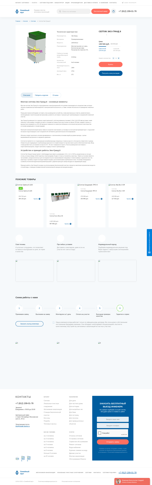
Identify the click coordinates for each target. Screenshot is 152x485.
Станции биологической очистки (52, 413)
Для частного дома (76, 403)
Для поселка (73, 418)
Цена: (101, 41)
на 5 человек (48, 444)
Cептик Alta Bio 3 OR (118, 191)
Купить (67, 224)
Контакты (113, 2)
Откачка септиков (75, 436)
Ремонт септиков (75, 444)
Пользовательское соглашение (71, 481)
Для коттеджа (74, 406)
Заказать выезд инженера (29, 324)
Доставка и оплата (91, 2)
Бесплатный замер (100, 11)
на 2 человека (49, 436)
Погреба (47, 421)
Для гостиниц (74, 415)
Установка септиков (76, 439)
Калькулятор (59, 2)
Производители (77, 2)
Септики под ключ (46, 2)
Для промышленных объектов (76, 422)
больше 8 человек (50, 453)
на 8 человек (48, 450)
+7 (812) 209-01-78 (127, 11)
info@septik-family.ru (23, 426)
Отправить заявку (112, 442)
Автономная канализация (53, 409)
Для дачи (72, 400)
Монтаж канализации (76, 456)
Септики (47, 400)
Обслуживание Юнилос (77, 459)
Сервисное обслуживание (78, 441)
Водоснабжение (75, 447)
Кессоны (47, 418)
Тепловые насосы (50, 424)
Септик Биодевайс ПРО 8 (89, 191)
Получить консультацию (110, 73)
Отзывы (55, 95)
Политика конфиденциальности (47, 481)
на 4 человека (49, 441)
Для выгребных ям (76, 409)
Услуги (34, 2)
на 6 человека (49, 447)
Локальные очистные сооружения (51, 405)
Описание (26, 95)
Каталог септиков (22, 2)
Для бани (72, 412)
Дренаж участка (75, 453)
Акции (67, 2)
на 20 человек (49, 456)
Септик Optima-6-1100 (25, 191)
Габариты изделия (41, 95)
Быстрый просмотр (29, 197)
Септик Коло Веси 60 (56, 216)
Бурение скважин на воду (78, 450)
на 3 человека (49, 439)
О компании (103, 2)
